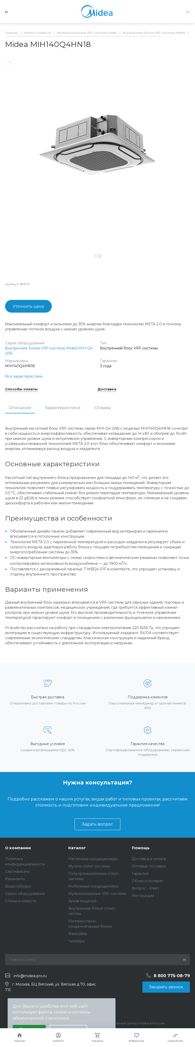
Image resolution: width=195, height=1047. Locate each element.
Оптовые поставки (149, 866)
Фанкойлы (77, 933)
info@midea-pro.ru (30, 975)
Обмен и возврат (147, 881)
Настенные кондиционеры (93, 859)
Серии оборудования (25, 893)
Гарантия (140, 873)
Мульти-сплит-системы (89, 866)
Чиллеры (76, 941)
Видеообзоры (18, 886)
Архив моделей (82, 901)
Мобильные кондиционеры (93, 886)
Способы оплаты (21, 389)
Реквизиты (15, 879)
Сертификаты (17, 871)
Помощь (141, 847)
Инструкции (143, 895)
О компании (18, 847)
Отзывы (102, 407)
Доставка (107, 389)
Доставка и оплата (149, 859)
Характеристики (62, 407)
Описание (20, 407)
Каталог (77, 847)
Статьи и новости (21, 901)
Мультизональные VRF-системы (97, 893)
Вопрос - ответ (145, 888)
